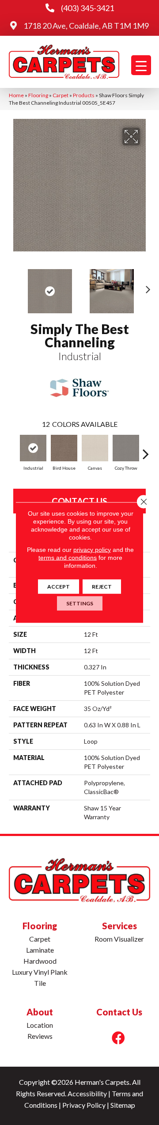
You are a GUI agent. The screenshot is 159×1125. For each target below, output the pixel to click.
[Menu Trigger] (141, 65)
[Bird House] (64, 448)
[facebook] (118, 1038)
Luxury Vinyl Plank (40, 972)
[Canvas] (95, 448)
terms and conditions (67, 557)
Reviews (40, 1036)
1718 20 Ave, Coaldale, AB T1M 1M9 (86, 25)
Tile (40, 983)
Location (39, 1025)
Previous (13, 286)
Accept (58, 586)
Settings (79, 603)
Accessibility (87, 1093)
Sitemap (122, 1105)
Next (145, 286)
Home (16, 95)
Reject (102, 586)
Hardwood (40, 961)
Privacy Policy (84, 1105)
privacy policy (92, 549)
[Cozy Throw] (125, 448)
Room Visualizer (119, 939)
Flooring (38, 95)
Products (84, 95)
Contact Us (79, 501)
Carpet (60, 95)
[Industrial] (33, 448)
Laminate (40, 950)
